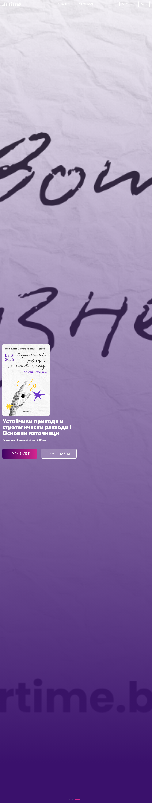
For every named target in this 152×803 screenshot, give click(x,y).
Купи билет (20, 453)
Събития (64, 4)
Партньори (86, 4)
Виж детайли (59, 453)
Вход (144, 4)
